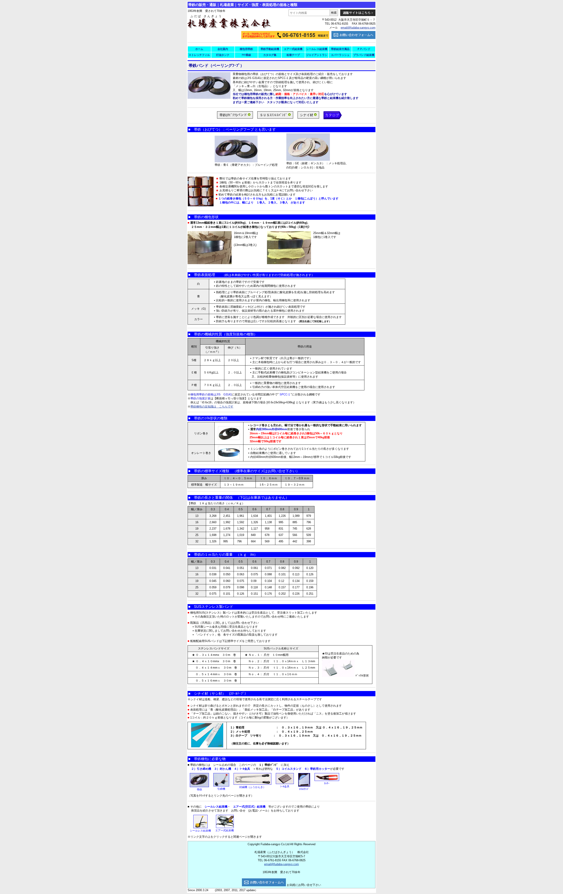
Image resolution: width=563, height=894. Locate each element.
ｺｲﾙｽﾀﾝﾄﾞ (304, 789)
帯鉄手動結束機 (270, 49)
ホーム (199, 49)
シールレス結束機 (316, 49)
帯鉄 (199, 789)
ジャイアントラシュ (316, 55)
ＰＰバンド (363, 49)
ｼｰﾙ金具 (284, 786)
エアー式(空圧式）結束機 (249, 806)
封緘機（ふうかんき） (252, 787)
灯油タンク (222, 55)
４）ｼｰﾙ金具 (242, 768)
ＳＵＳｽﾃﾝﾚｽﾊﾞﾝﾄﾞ (273, 115)
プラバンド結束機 (363, 55)
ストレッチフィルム (199, 55)
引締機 (221, 788)
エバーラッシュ (340, 55)
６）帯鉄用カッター (317, 768)
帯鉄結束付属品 (340, 49)
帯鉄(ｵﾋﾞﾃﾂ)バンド (233, 115)
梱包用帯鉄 (246, 49)
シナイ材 (306, 115)
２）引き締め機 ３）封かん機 (211, 768)
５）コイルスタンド (289, 768)
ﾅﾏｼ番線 (246, 55)
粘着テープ (293, 55)
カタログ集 (269, 55)
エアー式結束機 (293, 49)
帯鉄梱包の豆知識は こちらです (211, 406)
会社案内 (223, 49)
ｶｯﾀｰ (326, 783)
